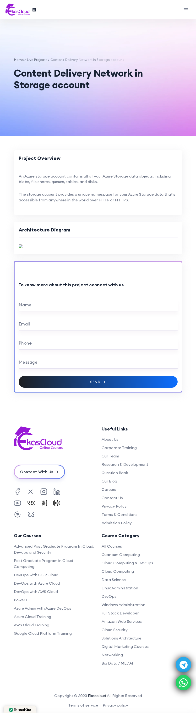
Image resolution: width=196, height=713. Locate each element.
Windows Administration (123, 604)
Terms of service (83, 705)
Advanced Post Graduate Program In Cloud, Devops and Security (54, 549)
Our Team (110, 456)
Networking (112, 654)
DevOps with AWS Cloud (36, 591)
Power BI (22, 600)
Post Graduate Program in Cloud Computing (43, 563)
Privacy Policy (114, 506)
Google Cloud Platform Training (43, 633)
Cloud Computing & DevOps (127, 563)
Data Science (114, 579)
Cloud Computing (118, 571)
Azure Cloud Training (32, 616)
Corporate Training (119, 447)
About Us (110, 439)
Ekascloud (97, 695)
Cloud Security (115, 629)
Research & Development (125, 464)
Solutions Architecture (121, 638)
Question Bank (115, 472)
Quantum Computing (121, 554)
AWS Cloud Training (31, 625)
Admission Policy (117, 522)
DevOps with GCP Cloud (36, 574)
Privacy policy (115, 705)
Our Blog (109, 481)
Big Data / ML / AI (117, 663)
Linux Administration (120, 588)
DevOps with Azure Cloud (37, 583)
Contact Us (112, 497)
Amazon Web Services (122, 621)
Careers (109, 489)
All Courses (112, 546)
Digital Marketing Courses (125, 646)
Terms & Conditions (119, 514)
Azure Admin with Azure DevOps (42, 608)
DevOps (109, 596)
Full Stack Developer (120, 613)
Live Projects (37, 60)
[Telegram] (183, 664)
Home (19, 60)
